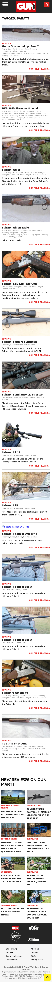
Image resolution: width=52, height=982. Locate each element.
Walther (5, 117)
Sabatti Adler (11, 169)
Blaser (22, 113)
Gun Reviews (18, 49)
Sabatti (16, 55)
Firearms (5, 344)
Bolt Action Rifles (30, 537)
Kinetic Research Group (11, 119)
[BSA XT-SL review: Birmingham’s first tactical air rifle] (13, 863)
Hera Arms (28, 117)
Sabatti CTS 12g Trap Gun (19, 283)
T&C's (33, 956)
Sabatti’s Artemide (15, 692)
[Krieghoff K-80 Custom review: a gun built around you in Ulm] (39, 896)
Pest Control (37, 230)
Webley (5, 55)
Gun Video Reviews (14, 956)
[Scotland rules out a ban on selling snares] (13, 896)
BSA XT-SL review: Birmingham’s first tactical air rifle (12, 878)
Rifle (33, 344)
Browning (30, 111)
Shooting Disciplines (10, 51)
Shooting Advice (34, 806)
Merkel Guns (7, 113)
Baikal (37, 748)
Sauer (21, 115)
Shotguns (23, 51)
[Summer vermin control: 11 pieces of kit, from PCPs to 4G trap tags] (39, 797)
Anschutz (29, 115)
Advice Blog (6, 49)
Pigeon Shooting (8, 237)
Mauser (5, 115)
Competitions (12, 959)
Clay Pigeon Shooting (39, 234)
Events (15, 111)
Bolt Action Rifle (16, 344)
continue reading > (39, 69)
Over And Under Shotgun (12, 53)
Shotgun (41, 172)
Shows (22, 111)
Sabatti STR (10, 505)
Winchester (30, 113)
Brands (45, 53)
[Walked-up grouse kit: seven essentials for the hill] (13, 797)
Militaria (9, 952)
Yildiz (43, 748)
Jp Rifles (37, 117)
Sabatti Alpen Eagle (15, 227)
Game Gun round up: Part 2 (20, 46)
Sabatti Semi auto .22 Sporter (22, 394)
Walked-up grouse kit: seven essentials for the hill (12, 814)
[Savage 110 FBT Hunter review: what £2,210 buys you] (39, 863)
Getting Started (31, 172)
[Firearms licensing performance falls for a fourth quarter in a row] (13, 830)
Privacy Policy (37, 959)
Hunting (16, 230)
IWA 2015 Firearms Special (20, 108)
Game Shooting (31, 49)
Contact (34, 952)
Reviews (6, 43)
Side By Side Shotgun (32, 53)
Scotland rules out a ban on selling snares (12, 911)
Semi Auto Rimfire (37, 397)
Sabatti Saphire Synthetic (19, 341)
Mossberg (14, 115)
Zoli (10, 55)
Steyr (16, 113)
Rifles (26, 455)
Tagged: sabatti (16, 18)
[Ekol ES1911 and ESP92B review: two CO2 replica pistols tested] (39, 830)
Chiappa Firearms (41, 115)
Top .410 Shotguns (14, 743)
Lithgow (20, 117)
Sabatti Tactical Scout (17, 586)
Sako (44, 113)
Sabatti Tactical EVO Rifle (19, 534)
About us (35, 949)
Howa (38, 113)
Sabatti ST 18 (11, 452)
